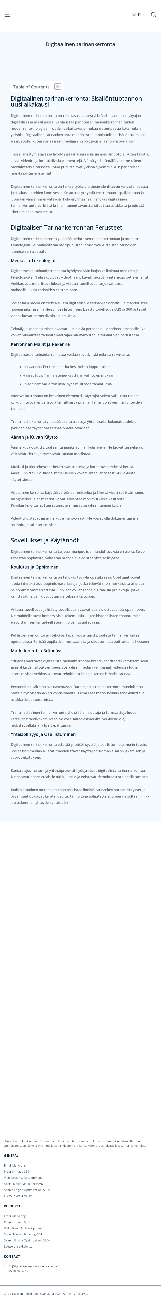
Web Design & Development (23, 1177)
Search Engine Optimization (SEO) (26, 1190)
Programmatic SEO (17, 1171)
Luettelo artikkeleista (18, 1196)
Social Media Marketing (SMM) (24, 1183)
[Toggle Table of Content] (55, 86)
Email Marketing (15, 1165)
